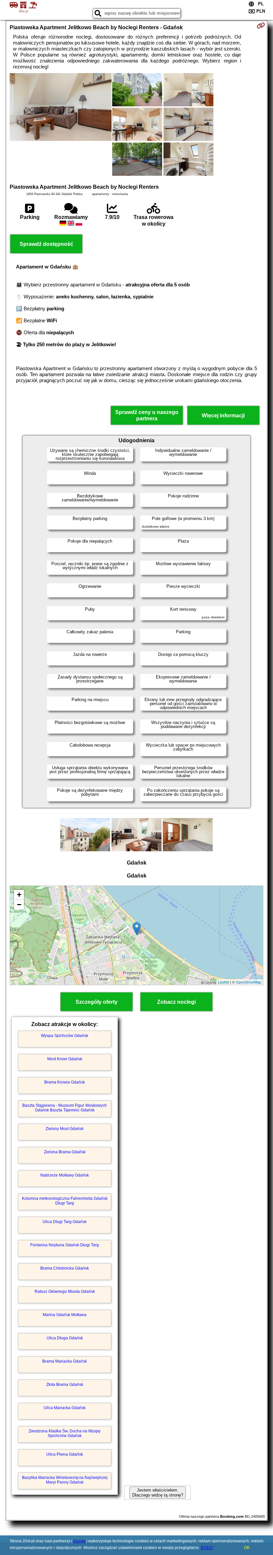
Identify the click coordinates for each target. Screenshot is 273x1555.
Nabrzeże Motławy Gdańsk (64, 1175)
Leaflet (223, 982)
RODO (207, 1547)
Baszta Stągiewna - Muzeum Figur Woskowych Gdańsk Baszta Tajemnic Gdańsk (64, 1107)
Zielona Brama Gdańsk (65, 1152)
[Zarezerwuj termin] (261, 26)
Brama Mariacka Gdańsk (64, 1361)
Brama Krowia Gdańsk (64, 1082)
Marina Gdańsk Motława (65, 1314)
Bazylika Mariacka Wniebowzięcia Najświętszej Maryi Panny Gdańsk (65, 1480)
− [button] (19, 904)
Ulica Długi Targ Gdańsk (65, 1221)
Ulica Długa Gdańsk (65, 1338)
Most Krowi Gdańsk (64, 1059)
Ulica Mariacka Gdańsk (65, 1407)
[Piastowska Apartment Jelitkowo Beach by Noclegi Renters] (61, 107)
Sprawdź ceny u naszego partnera (146, 415)
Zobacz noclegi (176, 1002)
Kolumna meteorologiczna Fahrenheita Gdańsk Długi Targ (65, 1200)
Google (79, 1541)
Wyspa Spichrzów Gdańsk (64, 1035)
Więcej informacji (223, 415)
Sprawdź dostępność (46, 244)
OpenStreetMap (248, 982)
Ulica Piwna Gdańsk (64, 1454)
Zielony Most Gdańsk (65, 1128)
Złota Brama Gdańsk (64, 1384)
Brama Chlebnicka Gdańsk (64, 1268)
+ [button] (19, 894)
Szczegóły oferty (97, 1002)
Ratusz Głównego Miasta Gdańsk (65, 1291)
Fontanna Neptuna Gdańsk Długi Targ (64, 1245)
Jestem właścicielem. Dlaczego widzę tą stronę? (157, 1493)
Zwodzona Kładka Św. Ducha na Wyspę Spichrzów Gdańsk (65, 1433)
